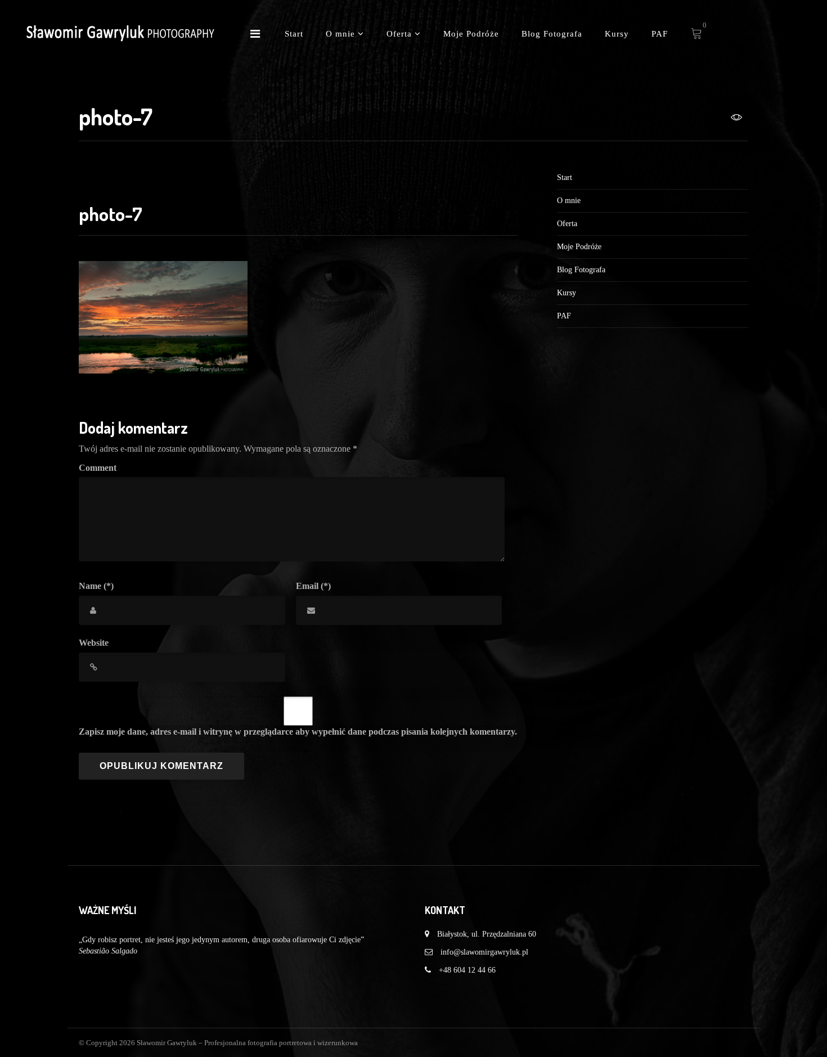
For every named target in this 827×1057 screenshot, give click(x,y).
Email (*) (313, 586)
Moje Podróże (471, 33)
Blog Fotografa (552, 33)
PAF (659, 33)
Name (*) (96, 586)
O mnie (342, 33)
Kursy (617, 33)
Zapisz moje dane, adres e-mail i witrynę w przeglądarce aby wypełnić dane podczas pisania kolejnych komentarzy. (298, 731)
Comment (97, 468)
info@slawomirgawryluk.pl (484, 952)
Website (94, 642)
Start (294, 33)
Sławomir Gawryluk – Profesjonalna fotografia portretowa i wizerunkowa (247, 1042)
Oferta (400, 33)
